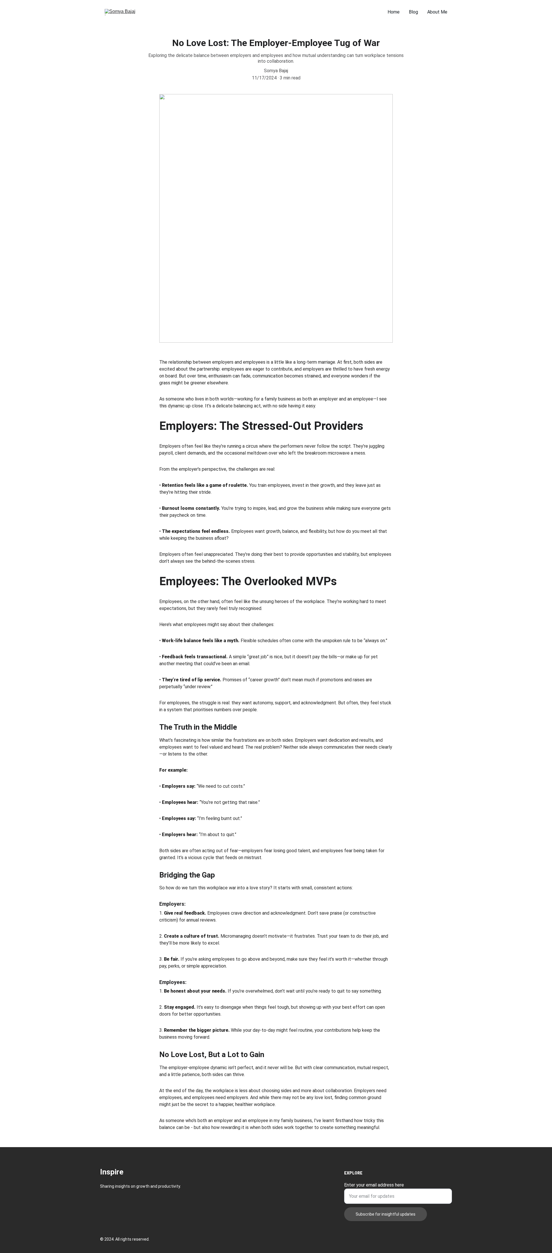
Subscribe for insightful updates (385, 1214)
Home (394, 12)
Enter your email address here (374, 1185)
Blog (413, 12)
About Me (437, 12)
